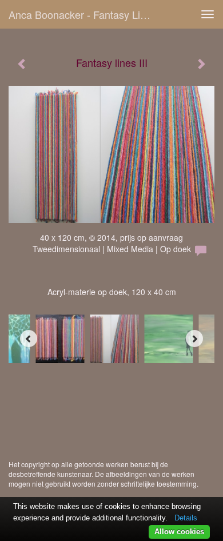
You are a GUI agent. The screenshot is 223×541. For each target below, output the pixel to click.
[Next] (194, 338)
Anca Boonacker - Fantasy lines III (85, 14)
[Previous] (28, 338)
